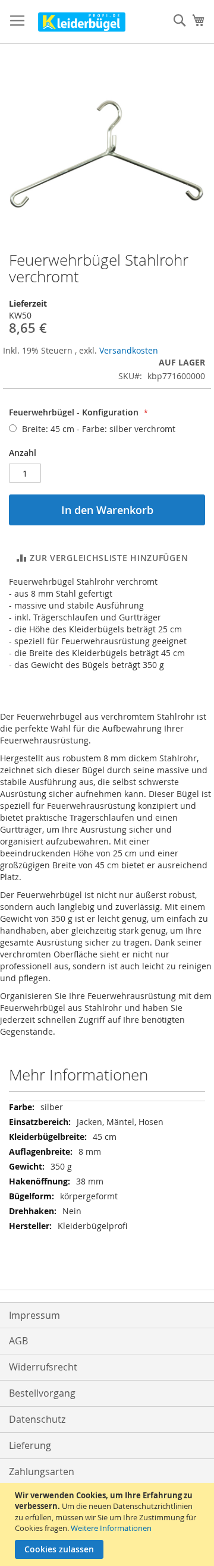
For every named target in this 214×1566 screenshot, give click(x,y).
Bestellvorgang (42, 1393)
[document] (108, 1524)
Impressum (34, 1315)
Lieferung (30, 1445)
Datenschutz (37, 1419)
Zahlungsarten (41, 1471)
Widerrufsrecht (43, 1366)
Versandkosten (128, 350)
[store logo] (82, 22)
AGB (18, 1340)
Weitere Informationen (111, 1528)
